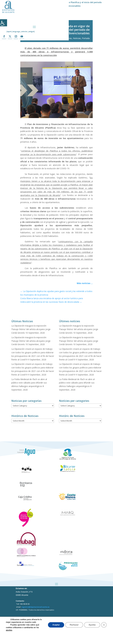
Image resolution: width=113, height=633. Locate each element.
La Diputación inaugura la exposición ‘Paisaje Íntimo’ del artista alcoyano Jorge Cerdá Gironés (30, 329)
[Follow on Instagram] (16, 36)
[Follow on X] (10, 36)
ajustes (9, 630)
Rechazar (74, 624)
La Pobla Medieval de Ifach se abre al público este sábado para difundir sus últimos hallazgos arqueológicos (29, 383)
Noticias (77, 38)
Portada (86, 38)
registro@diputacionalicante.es (35, 607)
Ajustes (92, 624)
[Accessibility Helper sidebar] (3, 22)
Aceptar (56, 624)
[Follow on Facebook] (4, 36)
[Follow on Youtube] (21, 36)
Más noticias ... (85, 283)
